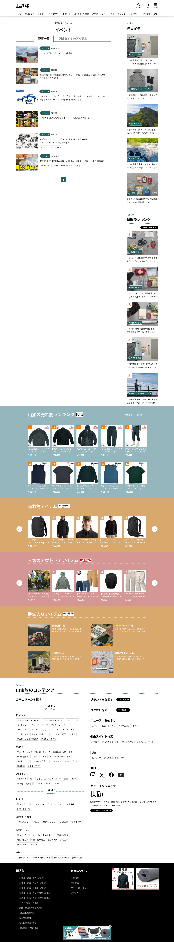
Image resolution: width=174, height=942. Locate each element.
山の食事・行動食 (81, 13)
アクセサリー (54, 13)
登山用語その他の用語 (28, 928)
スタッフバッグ (70, 761)
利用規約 (75, 883)
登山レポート (22, 804)
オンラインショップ (133, 414)
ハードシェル (68, 729)
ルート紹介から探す (125, 742)
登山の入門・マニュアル (58, 839)
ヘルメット (56, 761)
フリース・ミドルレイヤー (28, 729)
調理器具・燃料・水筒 (62, 752)
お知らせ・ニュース (63, 22)
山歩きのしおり (23, 857)
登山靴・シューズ (42, 752)
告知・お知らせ (108, 726)
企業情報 (75, 878)
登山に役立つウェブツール (28, 835)
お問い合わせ (77, 893)
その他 (20, 783)
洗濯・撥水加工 (38, 839)
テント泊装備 (22, 756)
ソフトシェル (22, 734)
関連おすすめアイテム (73, 38)
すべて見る (122, 699)
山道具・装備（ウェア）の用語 (32, 883)
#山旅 (56, 165)
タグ (156, 13)
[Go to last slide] (19, 529)
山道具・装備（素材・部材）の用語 (34, 898)
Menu (156, 7)
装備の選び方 (48, 835)
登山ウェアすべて (48, 738)
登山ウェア (29, 13)
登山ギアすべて (34, 765)
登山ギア (41, 13)
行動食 (36, 822)
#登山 (77, 165)
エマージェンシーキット (60, 756)
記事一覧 (43, 38)
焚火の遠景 (77, 857)
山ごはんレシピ (23, 822)
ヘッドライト (22, 761)
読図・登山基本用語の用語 (30, 908)
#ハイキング (45, 165)
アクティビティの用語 (28, 903)
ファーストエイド (39, 756)
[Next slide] (155, 529)
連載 (112, 13)
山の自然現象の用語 (27, 923)
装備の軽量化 (63, 835)
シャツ (45, 725)
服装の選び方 (22, 839)
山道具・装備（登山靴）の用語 (32, 888)
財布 (66, 778)
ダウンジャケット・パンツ (28, 720)
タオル (74, 778)
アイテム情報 (124, 726)
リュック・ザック (24, 752)
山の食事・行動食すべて (70, 822)
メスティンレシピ (49, 822)
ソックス (55, 734)
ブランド (147, 13)
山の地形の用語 (26, 918)
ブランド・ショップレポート (43, 804)
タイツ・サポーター (40, 734)
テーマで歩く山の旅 (41, 857)
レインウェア (72, 720)
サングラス (22, 778)
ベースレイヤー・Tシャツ (28, 725)
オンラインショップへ (100, 810)
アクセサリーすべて (53, 783)
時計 (31, 778)
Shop (147, 7)
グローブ (38, 783)
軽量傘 (28, 783)
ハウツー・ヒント (99, 13)
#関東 (59, 147)
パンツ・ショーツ (58, 725)
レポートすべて (23, 808)
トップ (19, 13)
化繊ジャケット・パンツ (53, 720)
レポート (67, 13)
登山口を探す (107, 742)
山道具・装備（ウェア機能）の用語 (34, 893)
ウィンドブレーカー (51, 729)
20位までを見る (148, 227)
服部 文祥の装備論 (61, 857)
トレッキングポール (40, 761)
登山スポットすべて (145, 742)
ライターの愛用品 (66, 804)
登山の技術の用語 (27, 913)
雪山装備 (21, 765)
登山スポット (134, 13)
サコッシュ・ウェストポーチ (48, 778)
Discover (138, 7)
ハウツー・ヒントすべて (27, 844)
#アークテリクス (47, 147)
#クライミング (66, 165)
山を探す (95, 742)
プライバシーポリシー (80, 888)
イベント (95, 726)
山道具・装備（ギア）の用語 (31, 878)
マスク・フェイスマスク (27, 738)
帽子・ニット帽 (69, 734)
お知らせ (121, 13)
